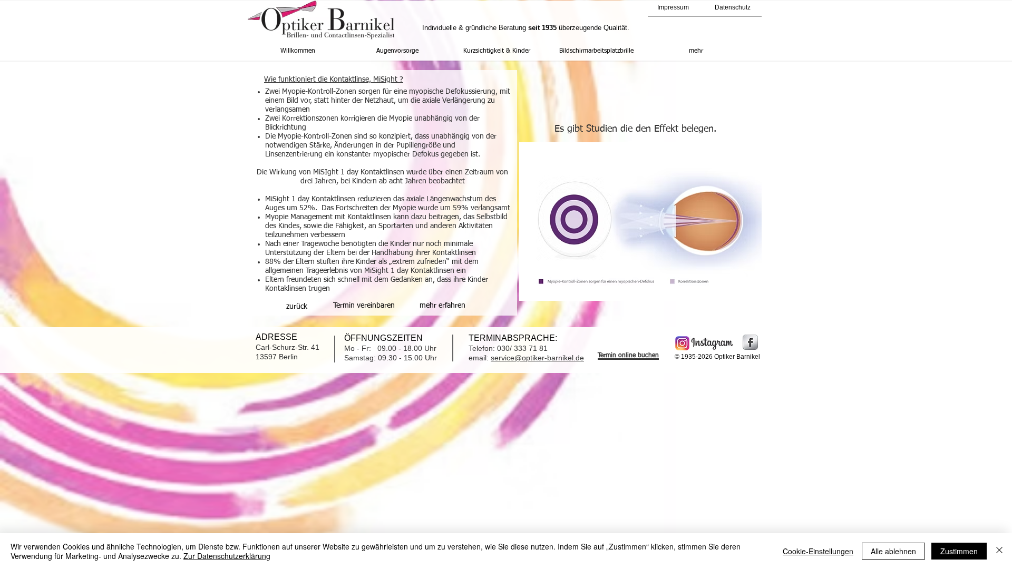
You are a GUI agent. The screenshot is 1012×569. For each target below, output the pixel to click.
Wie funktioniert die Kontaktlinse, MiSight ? (333, 79)
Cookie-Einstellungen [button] (818, 551)
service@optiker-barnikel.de (537, 358)
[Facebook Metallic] (750, 342)
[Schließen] (999, 551)
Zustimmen (959, 551)
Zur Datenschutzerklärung (226, 556)
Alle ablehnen (893, 551)
